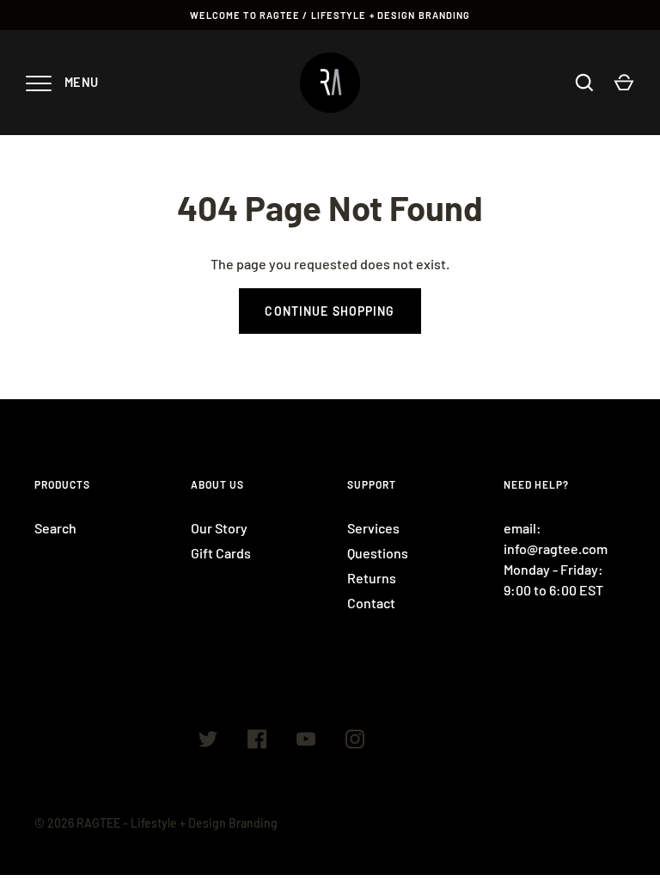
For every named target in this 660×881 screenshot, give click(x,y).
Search (55, 528)
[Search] (584, 83)
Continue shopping (329, 311)
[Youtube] (305, 742)
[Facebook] (257, 742)
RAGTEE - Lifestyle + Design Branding (177, 823)
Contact (371, 603)
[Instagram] (354, 742)
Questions (377, 553)
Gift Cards (221, 553)
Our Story (219, 528)
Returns (371, 578)
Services (373, 528)
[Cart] (624, 83)
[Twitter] (208, 742)
